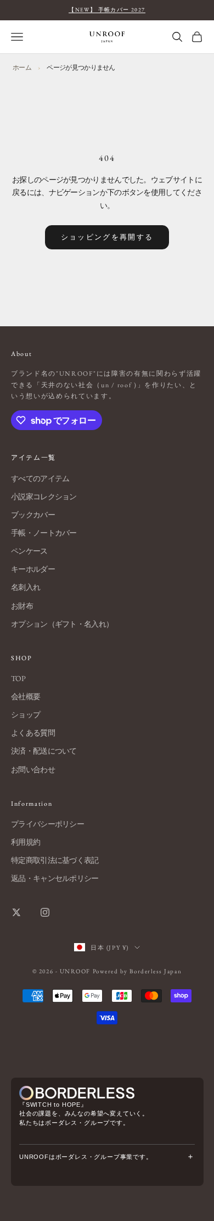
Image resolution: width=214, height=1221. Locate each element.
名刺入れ (25, 587)
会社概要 (25, 696)
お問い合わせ (33, 769)
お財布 (22, 606)
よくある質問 (33, 733)
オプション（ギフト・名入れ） (62, 624)
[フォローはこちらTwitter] (16, 912)
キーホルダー (33, 569)
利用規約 (25, 842)
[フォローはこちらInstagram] (45, 912)
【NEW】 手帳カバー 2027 (107, 9)
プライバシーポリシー (47, 824)
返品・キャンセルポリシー (55, 878)
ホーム (22, 67)
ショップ (25, 715)
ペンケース (29, 551)
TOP (18, 678)
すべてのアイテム (40, 478)
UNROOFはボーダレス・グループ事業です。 (86, 1156)
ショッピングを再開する (107, 237)
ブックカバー (33, 515)
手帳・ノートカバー (44, 533)
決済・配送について (44, 751)
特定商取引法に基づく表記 (55, 860)
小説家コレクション (44, 496)
